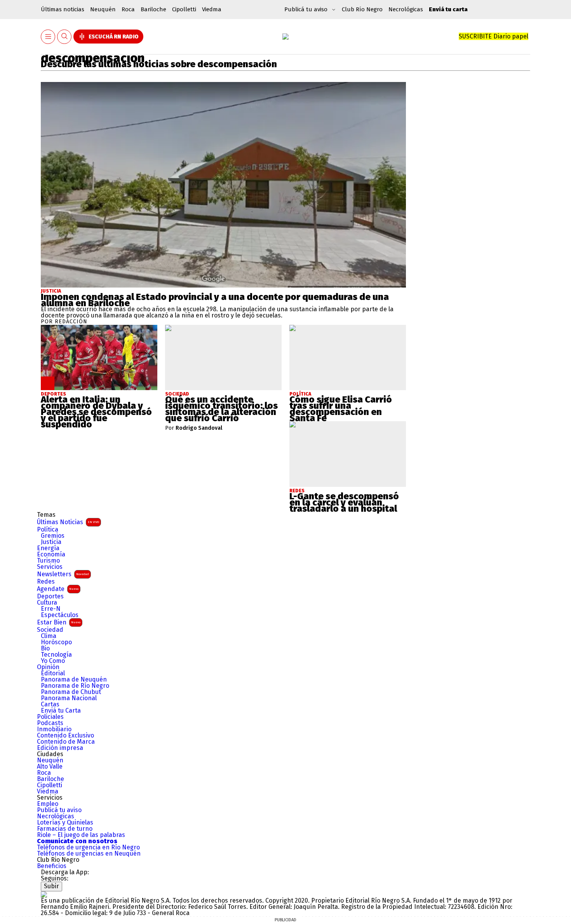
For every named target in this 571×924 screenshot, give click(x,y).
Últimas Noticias (68, 522)
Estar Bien (58, 622)
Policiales (50, 717)
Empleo (47, 804)
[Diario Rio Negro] (44, 894)
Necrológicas (405, 9)
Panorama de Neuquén (74, 679)
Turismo (48, 561)
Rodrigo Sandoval (199, 428)
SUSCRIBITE (493, 36)
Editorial (53, 673)
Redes (46, 582)
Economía (51, 554)
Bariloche (153, 9)
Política (47, 530)
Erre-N (51, 609)
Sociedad (50, 630)
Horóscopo (56, 642)
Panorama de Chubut (71, 692)
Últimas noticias (62, 9)
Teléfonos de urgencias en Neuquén (89, 854)
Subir (51, 886)
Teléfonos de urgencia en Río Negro (88, 847)
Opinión (48, 667)
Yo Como (53, 661)
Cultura (47, 603)
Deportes (50, 596)
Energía (48, 548)
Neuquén (103, 9)
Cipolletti (184, 9)
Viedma (211, 9)
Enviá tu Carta (61, 711)
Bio (45, 648)
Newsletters (63, 574)
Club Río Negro (362, 9)
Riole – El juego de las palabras (81, 835)
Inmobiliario (54, 729)
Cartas (50, 704)
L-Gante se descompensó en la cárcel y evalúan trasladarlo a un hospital (344, 502)
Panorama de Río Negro (75, 686)
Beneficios (51, 866)
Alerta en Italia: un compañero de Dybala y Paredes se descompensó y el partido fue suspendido (96, 412)
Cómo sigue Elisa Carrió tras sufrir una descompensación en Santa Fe (340, 409)
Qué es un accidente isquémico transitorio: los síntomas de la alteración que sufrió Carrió (221, 409)
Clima (48, 636)
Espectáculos (59, 615)
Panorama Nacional (69, 698)
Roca (128, 9)
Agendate (57, 589)
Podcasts (50, 723)
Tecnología (56, 655)
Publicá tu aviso (59, 810)
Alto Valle (50, 767)
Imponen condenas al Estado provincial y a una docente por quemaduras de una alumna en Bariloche (215, 300)
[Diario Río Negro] (285, 36)
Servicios (50, 567)
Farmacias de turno (64, 829)
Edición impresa (60, 748)
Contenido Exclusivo (65, 735)
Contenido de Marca (66, 742)
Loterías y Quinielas (65, 822)
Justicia (51, 291)
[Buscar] (64, 36)
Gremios (52, 536)
